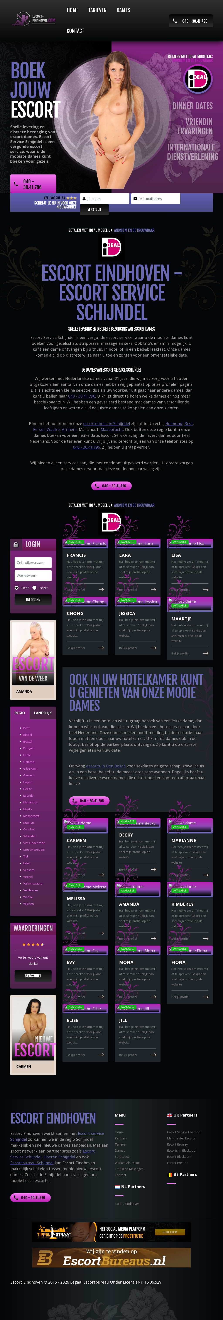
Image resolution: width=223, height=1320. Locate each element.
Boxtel (27, 741)
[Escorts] (111, 1231)
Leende (28, 795)
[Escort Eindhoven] (33, 19)
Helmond (173, 423)
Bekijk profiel (76, 648)
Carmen (23, 1066)
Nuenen (28, 823)
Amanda (24, 691)
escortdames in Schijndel (106, 423)
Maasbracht (112, 429)
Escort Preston (177, 1163)
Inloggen (33, 599)
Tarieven (97, 10)
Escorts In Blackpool (181, 1150)
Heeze (27, 789)
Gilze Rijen (30, 768)
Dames (123, 10)
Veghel (28, 877)
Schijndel (29, 836)
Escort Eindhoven (127, 1204)
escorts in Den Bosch (106, 765)
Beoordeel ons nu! (33, 975)
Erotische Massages (129, 1169)
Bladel (27, 735)
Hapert (27, 782)
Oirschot (29, 829)
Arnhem (69, 429)
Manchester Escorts (181, 1138)
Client (25, 588)
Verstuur (94, 209)
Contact (75, 31)
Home (72, 10)
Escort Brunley (177, 1144)
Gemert (28, 775)
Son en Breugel (34, 850)
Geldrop (28, 762)
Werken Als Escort (127, 1163)
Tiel (25, 856)
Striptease (122, 1156)
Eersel (38, 429)
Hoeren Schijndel (59, 1156)
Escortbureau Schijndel (32, 1162)
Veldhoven (30, 890)
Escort (43, 588)
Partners (121, 1138)
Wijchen (28, 904)
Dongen (28, 748)
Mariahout (30, 802)
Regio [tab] (20, 712)
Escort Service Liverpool (184, 1132)
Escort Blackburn (179, 1156)
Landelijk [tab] (43, 712)
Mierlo (27, 809)
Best (188, 423)
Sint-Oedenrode (34, 843)
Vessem (28, 870)
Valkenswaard (32, 883)
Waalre (53, 429)
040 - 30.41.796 (194, 21)
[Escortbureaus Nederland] (111, 1257)
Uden (26, 863)
